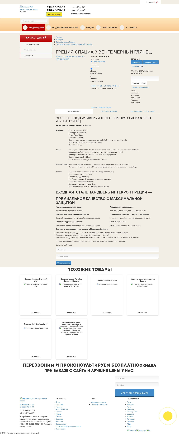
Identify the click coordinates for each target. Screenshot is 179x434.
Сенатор (130, 421)
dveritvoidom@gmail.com (81, 13)
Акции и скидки (62, 409)
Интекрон (131, 404)
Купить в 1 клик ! (139, 83)
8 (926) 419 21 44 (56, 7)
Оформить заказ (150, 62)
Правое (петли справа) (96, 79)
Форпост (130, 414)
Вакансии (59, 421)
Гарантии (59, 404)
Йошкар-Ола (132, 411)
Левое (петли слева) (96, 72)
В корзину (136, 62)
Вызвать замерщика (105, 10)
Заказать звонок (54, 14)
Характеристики (74, 111)
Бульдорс (131, 419)
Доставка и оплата (109, 111)
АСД (128, 424)
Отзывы (59, 416)
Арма (129, 402)
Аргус (129, 426)
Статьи (58, 414)
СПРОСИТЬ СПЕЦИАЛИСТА (134, 393)
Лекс (129, 407)
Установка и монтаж (99, 404)
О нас (58, 402)
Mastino (130, 416)
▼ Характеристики (97, 61)
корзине (135, 66)
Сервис (59, 411)
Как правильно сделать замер (142, 111)
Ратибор (130, 409)
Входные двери (36, 27)
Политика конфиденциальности (68, 426)
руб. (152, 2)
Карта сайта (60, 429)
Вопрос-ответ (61, 424)
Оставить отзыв (63, 263)
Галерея (59, 407)
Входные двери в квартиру (65, 27)
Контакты (59, 419)
